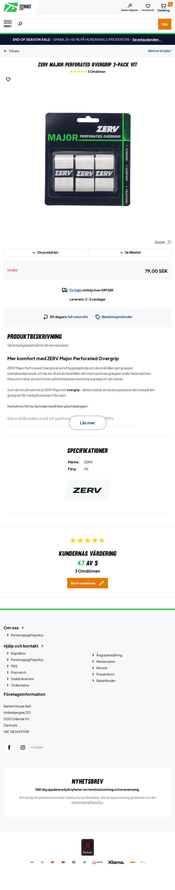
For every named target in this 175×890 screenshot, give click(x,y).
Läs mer (87, 422)
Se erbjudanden (147, 39)
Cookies (37, 747)
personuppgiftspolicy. (87, 802)
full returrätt (77, 316)
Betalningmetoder (117, 316)
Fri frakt (76, 290)
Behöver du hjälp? (159, 51)
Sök (165, 24)
